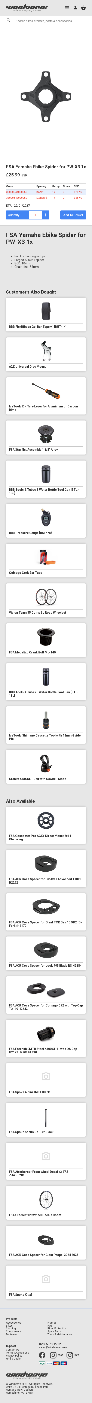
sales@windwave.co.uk (53, 1347)
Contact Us (12, 1349)
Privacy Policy (14, 1355)
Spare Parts (54, 1331)
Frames (51, 1322)
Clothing (11, 1328)
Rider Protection (57, 1328)
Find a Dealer (13, 1358)
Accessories (13, 1322)
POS (49, 1325)
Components (13, 1331)
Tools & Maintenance (59, 1334)
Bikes (9, 1325)
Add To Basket (73, 215)
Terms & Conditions (17, 1352)
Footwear (11, 1334)
